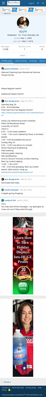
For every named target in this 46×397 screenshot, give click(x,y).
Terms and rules (18, 387)
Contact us (6, 387)
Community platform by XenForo (22, 395)
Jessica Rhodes (11, 68)
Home (4, 390)
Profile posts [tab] (6, 60)
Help (40, 387)
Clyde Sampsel (11, 189)
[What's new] (37, 3)
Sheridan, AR (33, 35)
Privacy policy (31, 387)
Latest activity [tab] (21, 60)
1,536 (5, 49)
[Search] (43, 3)
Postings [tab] (33, 60)
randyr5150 (10, 200)
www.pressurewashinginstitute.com (17, 172)
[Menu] (4, 3)
